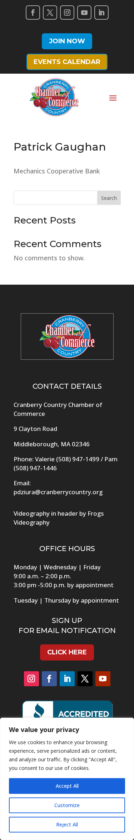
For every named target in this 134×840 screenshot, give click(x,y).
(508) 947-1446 (35, 468)
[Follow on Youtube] (84, 12)
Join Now (67, 41)
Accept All (67, 785)
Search (109, 198)
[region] (67, 779)
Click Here (67, 652)
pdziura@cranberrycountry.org (58, 492)
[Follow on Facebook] (33, 12)
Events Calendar (67, 62)
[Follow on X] (50, 12)
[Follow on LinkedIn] (101, 12)
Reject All (67, 824)
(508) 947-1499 (77, 459)
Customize (67, 805)
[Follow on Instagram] (67, 12)
